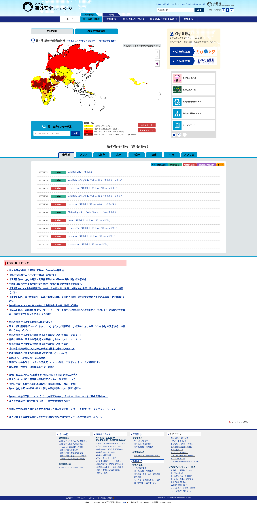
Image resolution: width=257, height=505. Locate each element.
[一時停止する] (174, 135)
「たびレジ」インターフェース (72, 467)
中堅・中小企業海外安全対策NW (110, 449)
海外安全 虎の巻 (177, 473)
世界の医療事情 (140, 468)
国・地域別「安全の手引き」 (145, 483)
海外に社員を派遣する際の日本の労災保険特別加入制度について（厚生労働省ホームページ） (57, 417)
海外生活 (188, 19)
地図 (124, 502)
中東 (171, 154)
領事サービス (102, 473)
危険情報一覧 (147, 125)
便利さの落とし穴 (178, 459)
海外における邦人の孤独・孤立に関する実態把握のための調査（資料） (45, 388)
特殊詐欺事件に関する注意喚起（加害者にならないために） (40, 344)
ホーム (70, 19)
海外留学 (137, 434)
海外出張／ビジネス (134, 19)
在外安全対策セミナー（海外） (109, 461)
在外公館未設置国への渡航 (181, 447)
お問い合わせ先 (168, 4)
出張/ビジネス (103, 434)
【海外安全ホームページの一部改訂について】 (33, 275)
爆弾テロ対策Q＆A (178, 482)
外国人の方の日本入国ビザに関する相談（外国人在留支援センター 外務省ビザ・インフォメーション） (62, 409)
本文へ (158, 4)
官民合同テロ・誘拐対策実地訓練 (110, 464)
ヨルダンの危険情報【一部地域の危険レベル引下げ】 (92, 236)
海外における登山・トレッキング (73, 456)
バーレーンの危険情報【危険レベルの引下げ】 (89, 244)
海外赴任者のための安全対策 (108, 470)
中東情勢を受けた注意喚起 (80, 172)
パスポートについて (178, 441)
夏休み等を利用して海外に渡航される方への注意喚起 (92, 212)
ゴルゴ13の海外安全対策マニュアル (111, 443)
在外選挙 (137, 477)
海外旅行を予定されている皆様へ (73, 441)
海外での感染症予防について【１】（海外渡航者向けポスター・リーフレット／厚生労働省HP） (58, 396)
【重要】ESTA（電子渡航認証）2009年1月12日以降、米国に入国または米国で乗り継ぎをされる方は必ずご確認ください (66, 290)
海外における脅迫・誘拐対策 (182, 479)
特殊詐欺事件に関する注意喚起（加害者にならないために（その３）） (45, 335)
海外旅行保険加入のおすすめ (71, 444)
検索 (199, 10)
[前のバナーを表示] (179, 135)
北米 (119, 154)
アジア (84, 154)
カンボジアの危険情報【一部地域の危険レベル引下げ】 (93, 228)
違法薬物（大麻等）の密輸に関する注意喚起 (32, 367)
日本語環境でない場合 (196, 4)
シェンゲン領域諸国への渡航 (71, 447)
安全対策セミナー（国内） (107, 458)
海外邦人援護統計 (104, 455)
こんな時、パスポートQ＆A (181, 444)
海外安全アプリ (177, 450)
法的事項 (69, 498)
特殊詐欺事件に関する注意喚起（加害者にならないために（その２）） (45, 339)
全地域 (66, 154)
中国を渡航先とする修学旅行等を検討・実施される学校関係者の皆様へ (45, 284)
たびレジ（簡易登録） (179, 453)
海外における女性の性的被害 (71, 453)
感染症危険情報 (96, 31)
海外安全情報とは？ (107, 41)
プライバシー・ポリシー (86, 498)
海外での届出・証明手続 (143, 447)
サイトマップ (181, 4)
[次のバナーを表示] (185, 135)
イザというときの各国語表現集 (72, 459)
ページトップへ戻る (239, 422)
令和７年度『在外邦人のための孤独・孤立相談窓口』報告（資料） (43, 384)
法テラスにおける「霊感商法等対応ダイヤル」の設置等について (42, 379)
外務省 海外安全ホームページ (47, 6)
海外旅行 (111, 19)
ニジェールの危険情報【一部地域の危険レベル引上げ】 (93, 188)
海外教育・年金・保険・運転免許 (147, 474)
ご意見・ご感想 (106, 498)
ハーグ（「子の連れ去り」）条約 (147, 480)
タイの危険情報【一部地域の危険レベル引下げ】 (90, 220)
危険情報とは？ (147, 130)
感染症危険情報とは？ (207, 165)
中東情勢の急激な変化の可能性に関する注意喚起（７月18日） (96, 180)
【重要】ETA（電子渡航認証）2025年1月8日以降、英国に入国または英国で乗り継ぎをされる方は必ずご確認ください (67, 299)
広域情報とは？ (175, 165)
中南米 (136, 154)
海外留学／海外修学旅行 (163, 19)
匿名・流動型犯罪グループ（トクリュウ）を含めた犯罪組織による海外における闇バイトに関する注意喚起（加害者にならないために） (67, 328)
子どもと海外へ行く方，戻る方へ (184, 488)
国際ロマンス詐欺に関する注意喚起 (27, 357)
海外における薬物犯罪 (69, 450)
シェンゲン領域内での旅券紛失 (183, 456)
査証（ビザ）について (179, 438)
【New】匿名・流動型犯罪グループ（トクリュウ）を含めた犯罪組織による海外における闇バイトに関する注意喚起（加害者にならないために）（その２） (67, 312)
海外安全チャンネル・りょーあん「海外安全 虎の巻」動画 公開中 (43, 305)
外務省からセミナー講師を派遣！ (110, 467)
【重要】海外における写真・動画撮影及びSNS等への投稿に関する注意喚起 (47, 279)
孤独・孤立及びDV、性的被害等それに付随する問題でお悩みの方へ (43, 374)
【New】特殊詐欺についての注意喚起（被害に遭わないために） (42, 348)
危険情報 (52, 31)
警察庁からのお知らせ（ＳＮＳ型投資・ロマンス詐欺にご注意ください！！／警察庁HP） (55, 362)
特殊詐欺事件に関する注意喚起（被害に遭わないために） (38, 353)
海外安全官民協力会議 (106, 452)
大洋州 (101, 154)
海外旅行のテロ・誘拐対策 (181, 476)
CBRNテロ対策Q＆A (179, 485)
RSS (221, 165)
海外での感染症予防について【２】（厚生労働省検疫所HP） (40, 401)
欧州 (154, 154)
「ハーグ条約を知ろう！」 (181, 491)
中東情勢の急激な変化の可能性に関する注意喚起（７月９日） (96, 196)
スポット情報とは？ (159, 165)
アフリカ (189, 154)
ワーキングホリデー (142, 441)
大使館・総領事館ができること (183, 470)
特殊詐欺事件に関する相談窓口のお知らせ (30, 322)
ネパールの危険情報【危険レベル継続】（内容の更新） (93, 204)
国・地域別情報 (91, 19)
